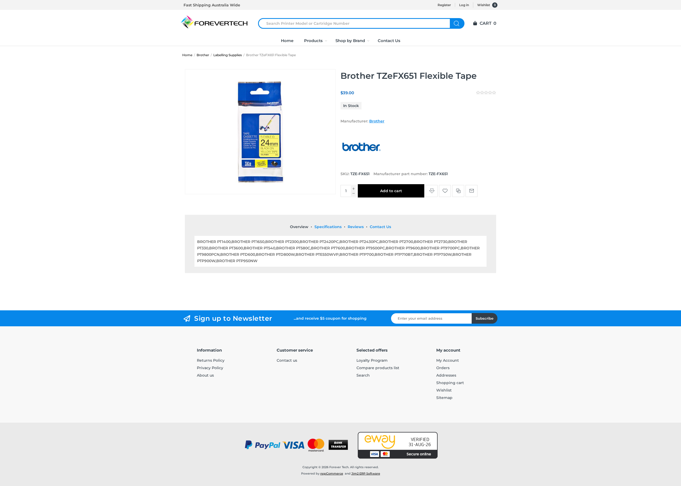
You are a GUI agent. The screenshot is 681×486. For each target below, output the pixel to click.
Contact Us (380, 226)
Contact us (287, 360)
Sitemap (444, 397)
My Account (447, 360)
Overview (299, 226)
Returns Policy (211, 360)
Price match (432, 191)
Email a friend (471, 191)
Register (444, 5)
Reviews (356, 226)
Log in (464, 5)
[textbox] (357, 23)
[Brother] (361, 163)
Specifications (328, 226)
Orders (443, 367)
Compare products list (377, 367)
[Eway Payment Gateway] (398, 445)
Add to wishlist (445, 191)
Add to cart (391, 190)
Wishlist (444, 390)
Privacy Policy (210, 367)
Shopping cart (450, 382)
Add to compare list (458, 191)
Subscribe (484, 318)
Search (457, 23)
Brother (376, 121)
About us (205, 375)
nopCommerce (331, 473)
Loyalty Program (372, 360)
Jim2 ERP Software (365, 473)
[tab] (299, 226)
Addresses (446, 375)
